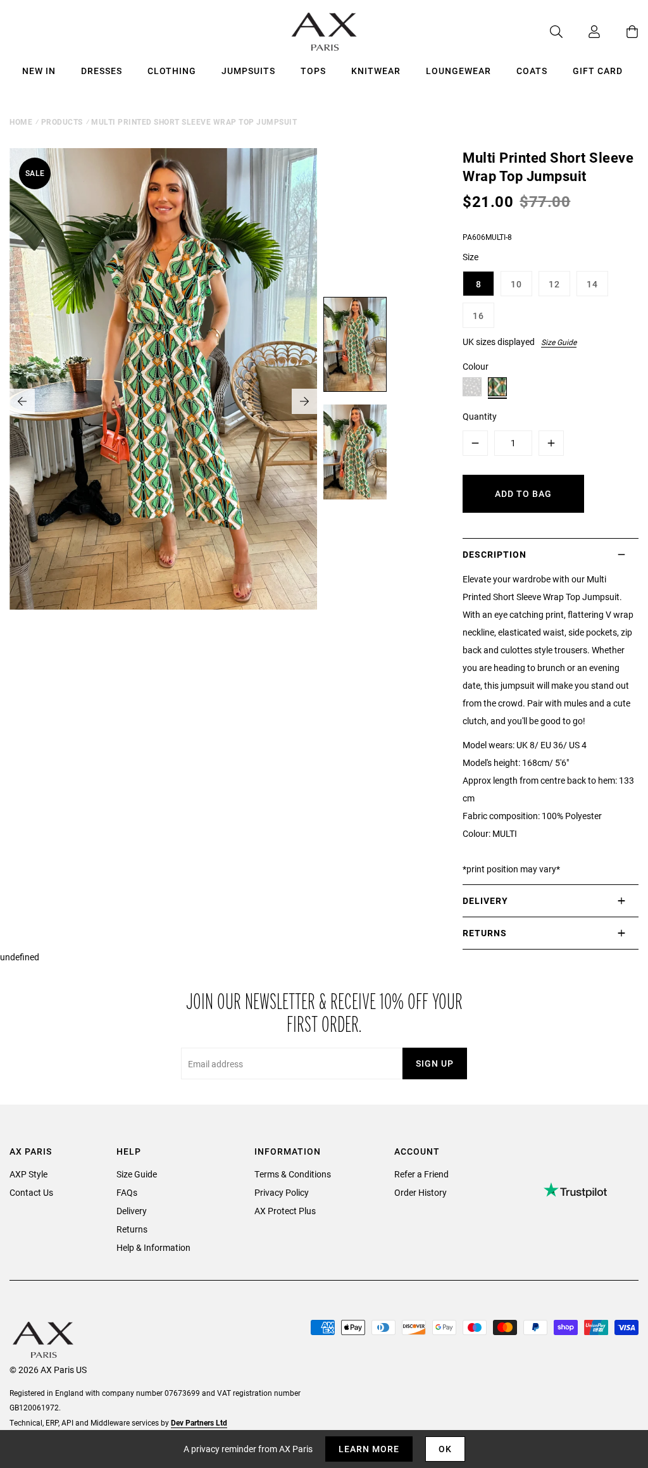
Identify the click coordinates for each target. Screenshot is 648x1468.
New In (39, 71)
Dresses (101, 71)
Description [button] (494, 554)
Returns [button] (485, 933)
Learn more (369, 1449)
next (304, 401)
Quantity (480, 416)
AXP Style (28, 1174)
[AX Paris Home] (324, 32)
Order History (420, 1192)
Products (62, 121)
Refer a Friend (421, 1174)
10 (516, 284)
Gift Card (598, 71)
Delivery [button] (485, 900)
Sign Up (435, 1063)
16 (478, 316)
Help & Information (153, 1247)
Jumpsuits (248, 71)
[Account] (582, 32)
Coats (531, 71)
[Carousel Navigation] (163, 401)
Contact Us (31, 1192)
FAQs (126, 1192)
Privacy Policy (281, 1192)
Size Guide (558, 342)
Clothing (171, 71)
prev (22, 401)
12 (554, 284)
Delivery (131, 1211)
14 (592, 284)
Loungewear (458, 71)
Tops (313, 71)
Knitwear (376, 71)
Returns (131, 1229)
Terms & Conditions (292, 1174)
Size (470, 257)
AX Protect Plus (285, 1211)
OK (445, 1449)
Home (20, 121)
